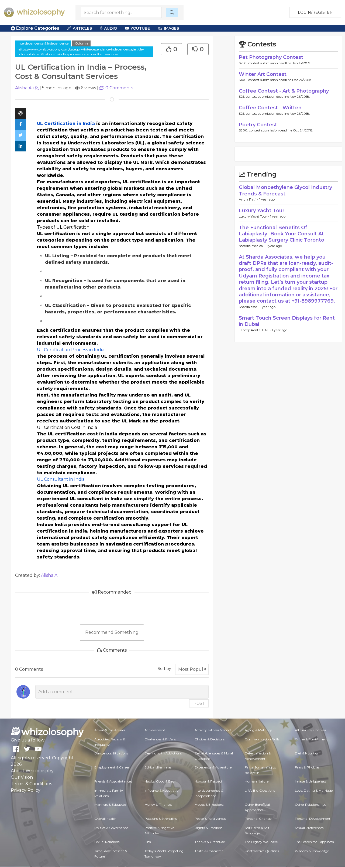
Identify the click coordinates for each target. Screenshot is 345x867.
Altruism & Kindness (310, 730)
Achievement (154, 730)
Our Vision (22, 777)
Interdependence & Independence (43, 43)
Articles (82, 28)
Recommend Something (112, 632)
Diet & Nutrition (307, 753)
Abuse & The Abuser (109, 730)
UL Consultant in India (61, 479)
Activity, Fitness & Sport (213, 730)
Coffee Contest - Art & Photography (284, 91)
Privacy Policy (25, 790)
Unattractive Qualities (262, 851)
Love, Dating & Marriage (314, 790)
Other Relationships (310, 804)
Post (199, 703)
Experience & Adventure (213, 767)
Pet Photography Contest (271, 57)
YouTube (140, 28)
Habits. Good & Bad (159, 781)
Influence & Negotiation (162, 790)
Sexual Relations (106, 842)
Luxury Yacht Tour (261, 211)
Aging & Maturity (258, 730)
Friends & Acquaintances (113, 781)
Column (81, 43)
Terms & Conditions (31, 783)
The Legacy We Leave (261, 842)
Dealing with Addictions (163, 753)
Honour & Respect (208, 781)
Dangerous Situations (111, 753)
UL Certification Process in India (70, 349)
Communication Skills (262, 739)
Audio (110, 28)
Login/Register (315, 12)
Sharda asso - (249, 307)
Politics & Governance (111, 828)
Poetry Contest (258, 125)
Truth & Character (209, 851)
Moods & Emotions (209, 804)
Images (171, 28)
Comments (119, 87)
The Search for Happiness (314, 842)
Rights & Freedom (208, 828)
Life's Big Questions (260, 790)
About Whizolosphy (32, 770)
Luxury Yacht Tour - (254, 216)
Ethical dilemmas (157, 767)
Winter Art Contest (263, 74)
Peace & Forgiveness (210, 819)
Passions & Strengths (160, 819)
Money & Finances (158, 804)
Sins (147, 842)
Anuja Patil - (249, 199)
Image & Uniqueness (310, 781)
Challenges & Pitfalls (160, 739)
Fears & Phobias (307, 767)
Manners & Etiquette (110, 804)
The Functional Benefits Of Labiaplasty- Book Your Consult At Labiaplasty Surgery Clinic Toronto (281, 234)
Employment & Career (111, 767)
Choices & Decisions (210, 739)
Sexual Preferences (309, 828)
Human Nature (256, 781)
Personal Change (258, 819)
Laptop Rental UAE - (255, 330)
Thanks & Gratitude (210, 842)
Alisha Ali (24, 87)
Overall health (105, 819)
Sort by (164, 668)
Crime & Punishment (311, 739)
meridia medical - (253, 246)
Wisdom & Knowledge (312, 851)
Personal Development (312, 819)
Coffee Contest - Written (270, 108)
